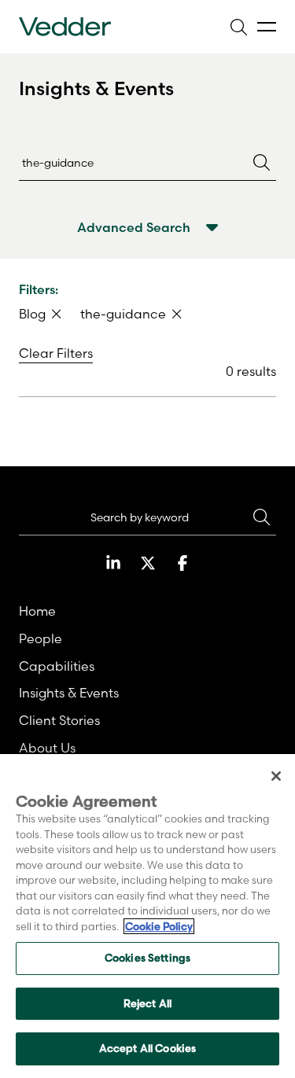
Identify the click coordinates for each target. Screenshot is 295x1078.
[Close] (276, 776)
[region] (147, 916)
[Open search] (238, 26)
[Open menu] (266, 27)
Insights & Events (69, 693)
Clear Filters (56, 353)
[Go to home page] (65, 26)
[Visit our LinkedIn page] (113, 563)
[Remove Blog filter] (56, 313)
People (40, 638)
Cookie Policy (159, 926)
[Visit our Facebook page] (182, 563)
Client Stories (59, 720)
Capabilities (56, 666)
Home (37, 611)
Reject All (147, 1003)
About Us (47, 748)
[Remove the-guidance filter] (177, 313)
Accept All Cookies (147, 1048)
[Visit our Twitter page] (148, 563)
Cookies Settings (147, 957)
